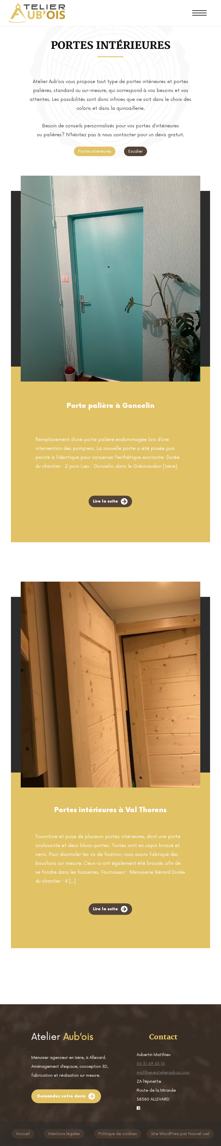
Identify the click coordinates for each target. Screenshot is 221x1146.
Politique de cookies (117, 1133)
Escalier (135, 151)
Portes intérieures (94, 151)
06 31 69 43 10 (151, 1063)
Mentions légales (64, 1133)
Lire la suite (105, 501)
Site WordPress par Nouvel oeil (180, 1133)
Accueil (23, 1133)
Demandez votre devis (61, 1096)
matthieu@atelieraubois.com (163, 1072)
